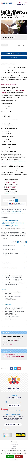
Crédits (14, 446)
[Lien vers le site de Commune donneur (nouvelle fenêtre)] (7, 435)
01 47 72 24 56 (10, 193)
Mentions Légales (14, 444)
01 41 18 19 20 (8, 344)
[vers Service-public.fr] (17, 204)
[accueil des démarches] (14, 197)
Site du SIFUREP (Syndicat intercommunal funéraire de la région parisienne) (14, 356)
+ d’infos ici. (16, 340)
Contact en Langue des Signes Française (14, 411)
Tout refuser (18, 456)
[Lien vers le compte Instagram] (14, 388)
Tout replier (14, 241)
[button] (14, 245)
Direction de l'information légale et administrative (11, 326)
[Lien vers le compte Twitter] (11, 388)
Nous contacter (14, 405)
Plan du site (14, 442)
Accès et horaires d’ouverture (15, 402)
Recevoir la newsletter (13, 424)
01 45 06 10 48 (10, 182)
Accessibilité (14, 448)
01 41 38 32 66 (10, 188)
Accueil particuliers (6, 207)
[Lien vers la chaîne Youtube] (19, 388)
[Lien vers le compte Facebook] (9, 388)
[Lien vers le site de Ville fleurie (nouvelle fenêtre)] (20, 435)
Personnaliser (14, 459)
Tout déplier (22, 241)
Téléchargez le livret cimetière (8, 84)
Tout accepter (10, 456)
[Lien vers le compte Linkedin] (16, 388)
